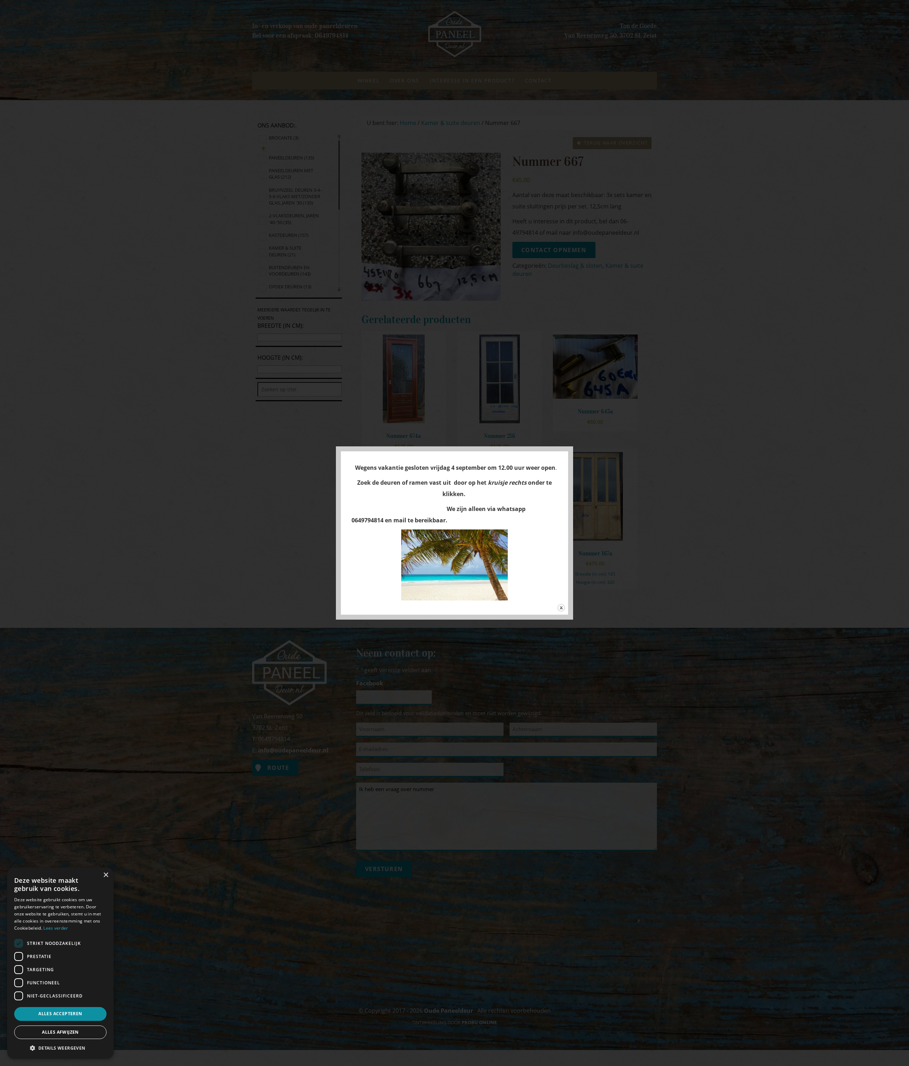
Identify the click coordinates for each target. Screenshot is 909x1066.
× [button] (105, 875)
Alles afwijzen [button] (60, 1032)
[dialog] (60, 963)
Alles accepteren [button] (60, 1014)
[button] (60, 1048)
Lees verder (55, 928)
